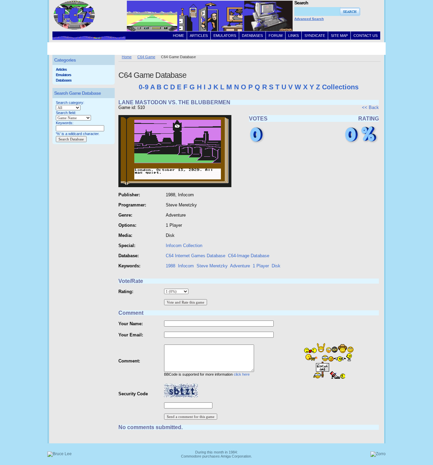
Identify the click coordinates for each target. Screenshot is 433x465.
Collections (340, 87)
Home (127, 57)
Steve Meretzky (212, 265)
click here (242, 374)
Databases (63, 80)
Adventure (240, 265)
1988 (170, 265)
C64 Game (146, 57)
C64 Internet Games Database (195, 255)
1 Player (261, 265)
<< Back (370, 107)
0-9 (144, 87)
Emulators (63, 75)
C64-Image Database (248, 255)
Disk (276, 265)
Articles (61, 69)
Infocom (186, 265)
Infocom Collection (184, 245)
